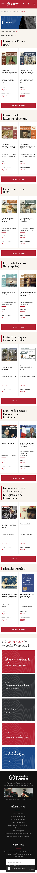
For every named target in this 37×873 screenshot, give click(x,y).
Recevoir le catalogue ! (18, 816)
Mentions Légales (18, 831)
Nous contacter (18, 814)
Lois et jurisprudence (18, 822)
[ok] (31, 862)
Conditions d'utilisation (17, 819)
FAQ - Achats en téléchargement (18, 836)
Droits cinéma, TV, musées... (17, 825)
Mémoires (18, 828)
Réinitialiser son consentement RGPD (18, 833)
